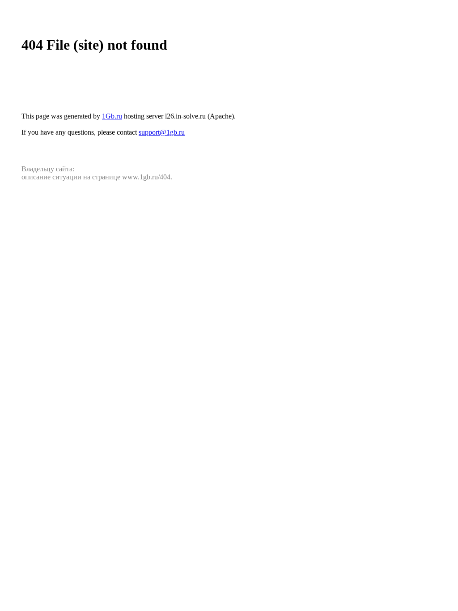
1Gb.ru (112, 116)
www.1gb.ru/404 (146, 177)
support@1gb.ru (162, 132)
